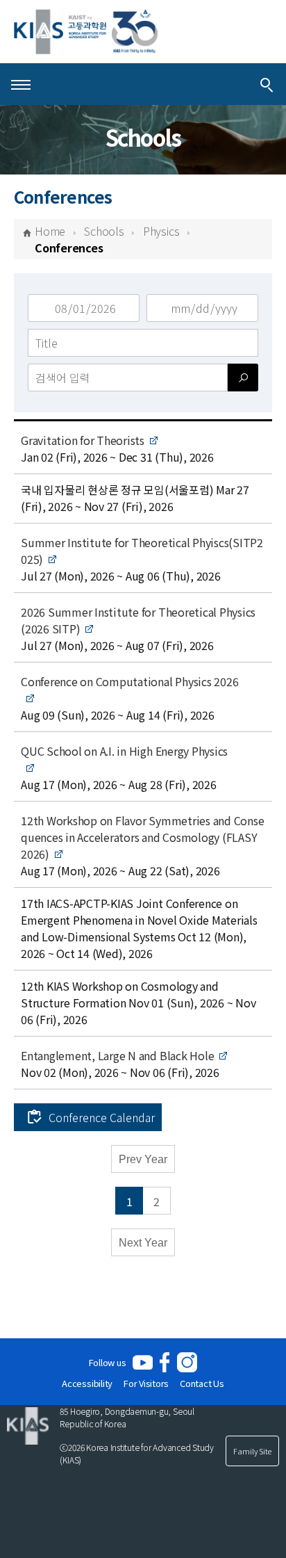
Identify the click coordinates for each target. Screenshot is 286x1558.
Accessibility (87, 1383)
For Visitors (146, 1383)
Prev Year (143, 1159)
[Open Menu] (21, 84)
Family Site (252, 1450)
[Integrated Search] (266, 84)
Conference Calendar (102, 1117)
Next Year (143, 1243)
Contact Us (202, 1383)
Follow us (107, 1362)
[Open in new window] (143, 1362)
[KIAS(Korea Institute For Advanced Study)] (86, 31)
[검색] (243, 377)
